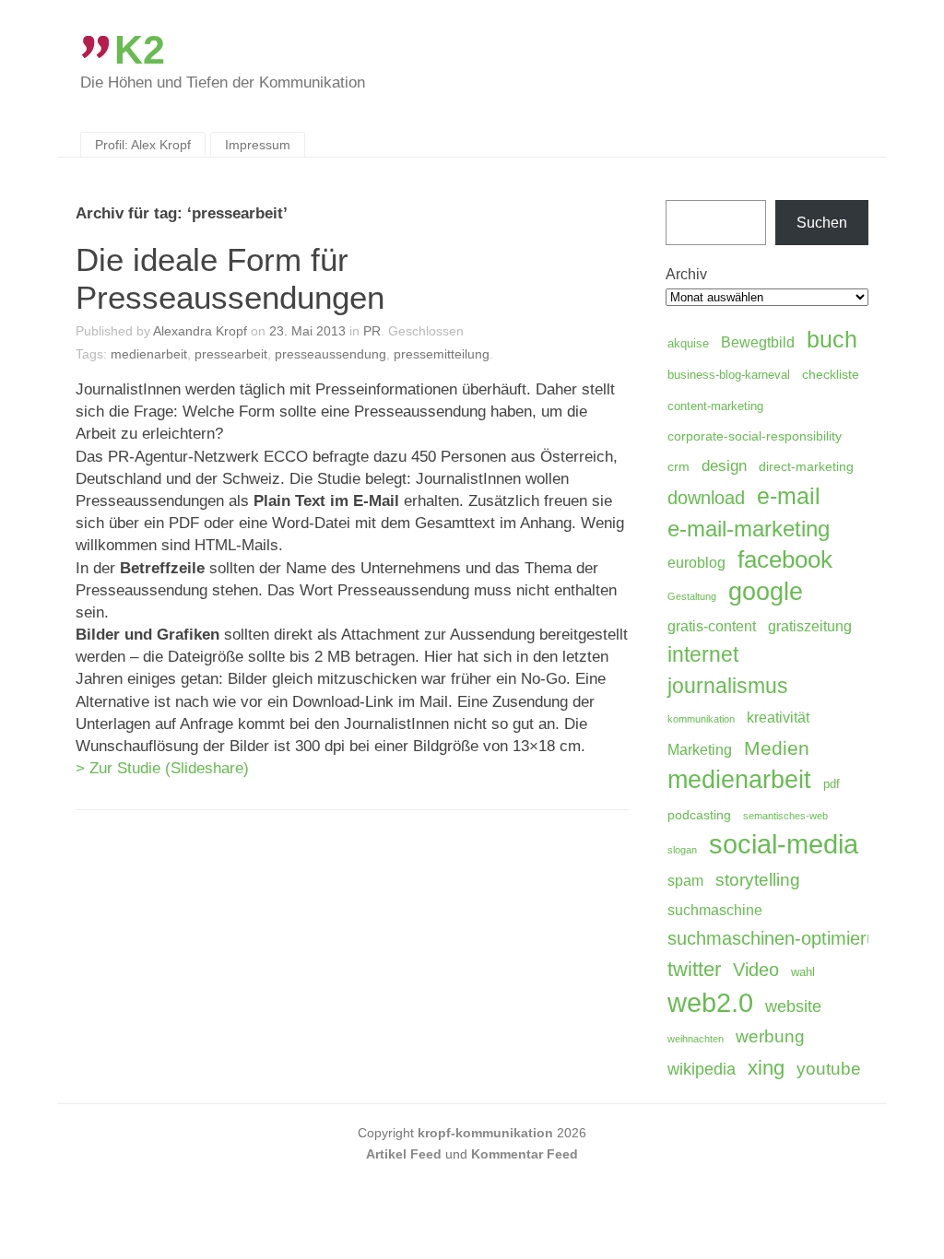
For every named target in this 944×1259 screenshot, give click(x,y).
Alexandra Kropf (200, 331)
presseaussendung (330, 354)
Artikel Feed (404, 1154)
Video (756, 969)
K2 (139, 50)
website (793, 1006)
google (765, 592)
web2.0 (710, 1003)
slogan (682, 849)
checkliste (830, 374)
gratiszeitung (810, 626)
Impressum (257, 144)
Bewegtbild (758, 342)
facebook (785, 559)
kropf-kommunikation (485, 1132)
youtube (828, 1068)
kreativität (778, 717)
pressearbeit (231, 354)
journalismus (727, 686)
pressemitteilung (442, 354)
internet (702, 654)
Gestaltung (691, 596)
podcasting (699, 814)
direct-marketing (806, 466)
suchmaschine (714, 910)
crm (678, 466)
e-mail (788, 496)
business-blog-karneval (728, 375)
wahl (803, 972)
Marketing (699, 750)
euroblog (696, 563)
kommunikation (701, 718)
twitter (694, 969)
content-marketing (715, 406)
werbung (770, 1036)
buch (832, 339)
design (724, 466)
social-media (783, 844)
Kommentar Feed (524, 1154)
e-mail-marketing (748, 528)
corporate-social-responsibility (754, 436)
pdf (831, 784)
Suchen (821, 222)
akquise (688, 343)
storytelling (757, 879)
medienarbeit (149, 354)
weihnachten (695, 1038)
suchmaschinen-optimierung (782, 938)
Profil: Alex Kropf (143, 144)
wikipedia (701, 1069)
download (706, 498)
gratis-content (711, 626)
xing (766, 1067)
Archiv (686, 274)
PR (372, 331)
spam (685, 880)
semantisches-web (785, 815)
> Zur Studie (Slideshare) (162, 768)
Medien (776, 748)
